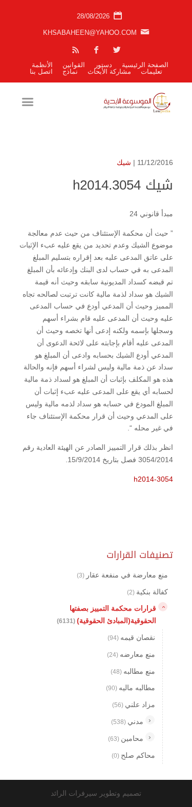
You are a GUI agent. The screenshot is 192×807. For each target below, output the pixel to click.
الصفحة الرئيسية (145, 65)
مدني (127, 721)
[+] (150, 720)
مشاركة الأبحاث (109, 71)
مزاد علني (133, 704)
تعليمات (151, 71)
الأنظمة (42, 65)
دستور (103, 65)
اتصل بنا (41, 71)
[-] (162, 606)
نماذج (70, 71)
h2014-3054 (153, 479)
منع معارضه (131, 654)
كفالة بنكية (147, 592)
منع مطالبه (133, 671)
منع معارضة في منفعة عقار (122, 575)
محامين (125, 738)
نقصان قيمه (131, 637)
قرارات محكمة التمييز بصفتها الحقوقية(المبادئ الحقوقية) (106, 614)
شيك (124, 162)
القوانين (73, 65)
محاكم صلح (133, 755)
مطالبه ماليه (130, 688)
